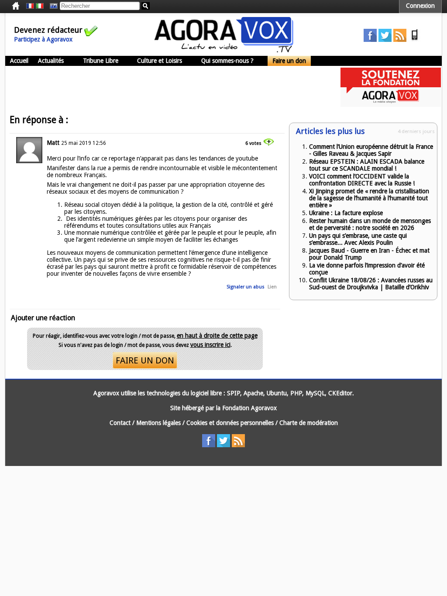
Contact (120, 422)
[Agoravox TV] (51, 6)
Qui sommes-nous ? (227, 60)
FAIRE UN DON (145, 360)
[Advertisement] (164, 87)
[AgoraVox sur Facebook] (370, 39)
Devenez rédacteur (48, 29)
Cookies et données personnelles (230, 422)
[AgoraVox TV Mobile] (414, 39)
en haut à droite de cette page (217, 335)
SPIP (233, 393)
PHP (296, 393)
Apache (253, 393)
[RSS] (399, 39)
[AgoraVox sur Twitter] (385, 39)
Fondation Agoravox (249, 407)
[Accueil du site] (224, 50)
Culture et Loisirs (159, 60)
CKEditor (340, 393)
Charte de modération (308, 422)
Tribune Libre (100, 60)
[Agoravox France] (30, 6)
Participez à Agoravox (43, 39)
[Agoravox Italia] (40, 6)
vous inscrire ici (210, 344)
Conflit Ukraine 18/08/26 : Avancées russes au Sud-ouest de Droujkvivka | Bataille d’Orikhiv (371, 284)
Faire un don (289, 60)
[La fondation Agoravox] (390, 104)
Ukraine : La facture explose (346, 212)
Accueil (19, 60)
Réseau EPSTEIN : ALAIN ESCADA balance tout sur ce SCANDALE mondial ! (366, 165)
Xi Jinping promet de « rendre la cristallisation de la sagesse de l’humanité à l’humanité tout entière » (369, 198)
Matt (53, 142)
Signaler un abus (246, 287)
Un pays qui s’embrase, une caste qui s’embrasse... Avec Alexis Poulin (358, 239)
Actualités (51, 60)
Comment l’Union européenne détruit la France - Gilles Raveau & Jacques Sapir (371, 150)
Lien (272, 287)
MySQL (315, 393)
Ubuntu (277, 393)
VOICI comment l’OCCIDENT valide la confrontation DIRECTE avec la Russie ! (362, 180)
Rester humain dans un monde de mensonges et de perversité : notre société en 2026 (370, 224)
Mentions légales (158, 422)
